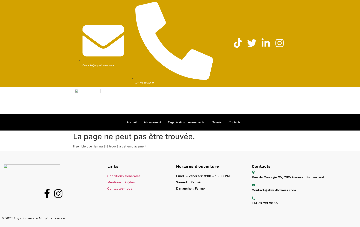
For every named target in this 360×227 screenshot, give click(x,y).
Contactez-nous (119, 188)
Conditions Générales (123, 176)
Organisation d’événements (186, 122)
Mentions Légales (121, 182)
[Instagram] (58, 194)
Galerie (216, 122)
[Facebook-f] (47, 194)
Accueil (132, 122)
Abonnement (152, 122)
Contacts (234, 122)
